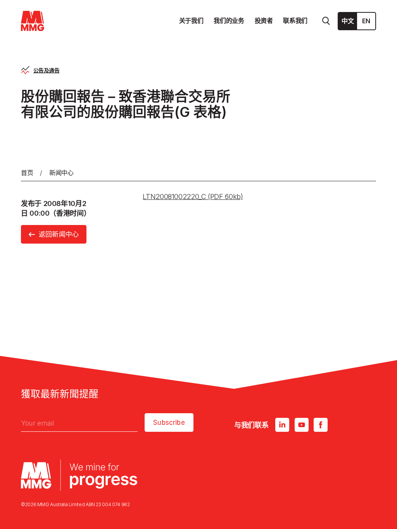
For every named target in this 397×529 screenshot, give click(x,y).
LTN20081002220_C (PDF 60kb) (193, 196)
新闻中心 (61, 173)
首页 (27, 173)
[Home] (32, 21)
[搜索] (326, 21)
